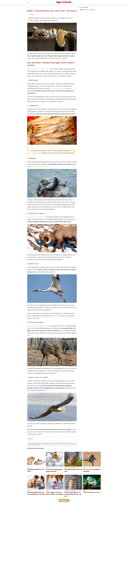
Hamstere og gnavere (70, 467)
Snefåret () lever (36, 217)
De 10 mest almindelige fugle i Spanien (54, 470)
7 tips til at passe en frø (91, 492)
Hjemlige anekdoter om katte (35, 470)
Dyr (28, 7)
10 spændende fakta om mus (73, 470)
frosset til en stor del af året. (39, 166)
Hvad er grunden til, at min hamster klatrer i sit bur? (72, 494)
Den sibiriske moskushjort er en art (37, 326)
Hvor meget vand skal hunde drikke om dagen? (55, 493)
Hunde (29, 490)
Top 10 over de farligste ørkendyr (91, 470)
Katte (28, 467)
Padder (85, 490)
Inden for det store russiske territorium (39, 69)
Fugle (47, 467)
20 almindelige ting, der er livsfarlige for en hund (36, 493)
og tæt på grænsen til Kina (58, 88)
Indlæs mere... (64, 500)
